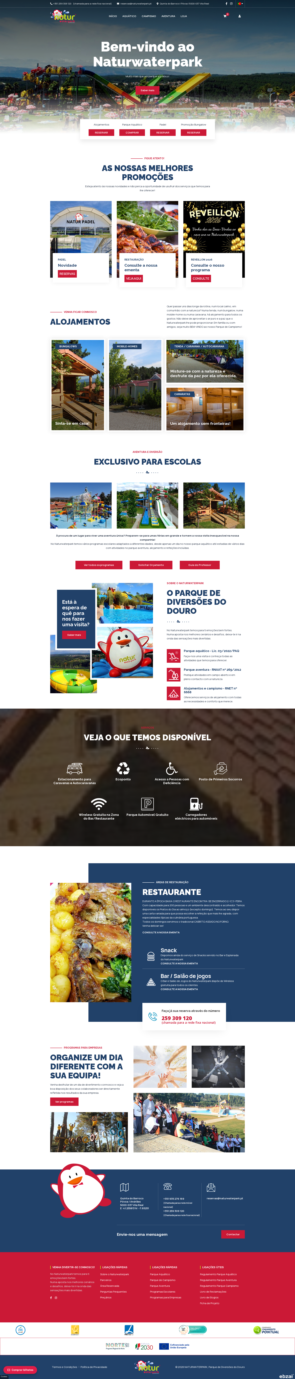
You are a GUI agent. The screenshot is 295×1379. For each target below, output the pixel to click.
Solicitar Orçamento (151, 565)
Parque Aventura (160, 1286)
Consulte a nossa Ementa (161, 932)
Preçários (105, 1297)
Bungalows (68, 346)
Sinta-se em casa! (72, 423)
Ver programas (64, 1101)
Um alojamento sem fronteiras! (200, 423)
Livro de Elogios (209, 1297)
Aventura (168, 16)
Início (113, 16)
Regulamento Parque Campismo (219, 1286)
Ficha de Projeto (209, 1303)
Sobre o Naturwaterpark (114, 1274)
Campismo (149, 16)
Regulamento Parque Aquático (218, 1274)
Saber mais (147, 90)
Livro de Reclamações (213, 1291)
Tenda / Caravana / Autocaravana (199, 346)
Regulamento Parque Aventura (218, 1280)
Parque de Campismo (162, 1280)
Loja (184, 16)
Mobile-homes (127, 346)
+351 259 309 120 (62, 3)
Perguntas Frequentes (113, 1291)
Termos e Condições (64, 1367)
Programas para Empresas (165, 1297)
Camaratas (182, 394)
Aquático (129, 16)
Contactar (233, 1234)
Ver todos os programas (99, 565)
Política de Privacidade (94, 1367)
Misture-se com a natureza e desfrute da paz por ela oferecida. (203, 373)
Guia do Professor (199, 565)
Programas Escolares (162, 1291)
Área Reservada (109, 1286)
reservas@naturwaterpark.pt (136, 3)
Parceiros (105, 1280)
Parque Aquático (160, 1274)
